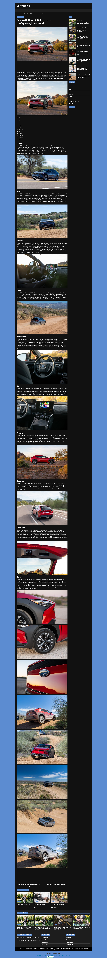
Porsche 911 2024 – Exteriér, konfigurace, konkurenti (57, 884)
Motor (20, 123)
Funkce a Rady (39, 10)
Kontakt (56, 10)
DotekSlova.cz (57, 955)
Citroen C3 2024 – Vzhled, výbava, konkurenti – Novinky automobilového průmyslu (28, 884)
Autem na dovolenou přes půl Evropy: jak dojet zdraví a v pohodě (25, 897)
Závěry (20, 139)
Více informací (20, 942)
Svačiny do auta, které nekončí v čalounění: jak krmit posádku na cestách (72, 22)
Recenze (28, 10)
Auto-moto (67, 955)
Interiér (20, 125)
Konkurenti (21, 137)
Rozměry (21, 135)
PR (55, 924)
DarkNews (50, 950)
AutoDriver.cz (40, 955)
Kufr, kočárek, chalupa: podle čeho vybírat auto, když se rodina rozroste (72, 76)
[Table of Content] (18, 117)
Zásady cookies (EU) (48, 10)
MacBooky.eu (44, 939)
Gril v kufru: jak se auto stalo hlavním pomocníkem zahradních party (72, 60)
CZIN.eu (63, 955)
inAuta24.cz (46, 955)
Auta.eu (51, 955)
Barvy (20, 131)
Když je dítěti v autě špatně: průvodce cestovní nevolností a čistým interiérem (72, 30)
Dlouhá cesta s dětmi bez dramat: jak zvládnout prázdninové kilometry (72, 68)
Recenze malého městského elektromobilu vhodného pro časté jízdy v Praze (59, 897)
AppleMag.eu (44, 937)
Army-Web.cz (69, 944)
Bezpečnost (21, 129)
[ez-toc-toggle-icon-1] (18, 117)
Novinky (22, 10)
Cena (20, 127)
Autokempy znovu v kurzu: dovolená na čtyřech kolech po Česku (72, 45)
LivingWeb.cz (69, 937)
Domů (18, 10)
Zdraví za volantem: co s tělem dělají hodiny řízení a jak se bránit (72, 37)
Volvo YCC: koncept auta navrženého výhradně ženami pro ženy (42, 897)
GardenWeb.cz (69, 942)
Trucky (32, 10)
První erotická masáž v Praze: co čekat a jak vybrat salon (72, 53)
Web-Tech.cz (69, 939)
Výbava (20, 133)
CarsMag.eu (23, 5)
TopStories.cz (44, 942)
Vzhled (20, 121)
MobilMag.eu (44, 944)
